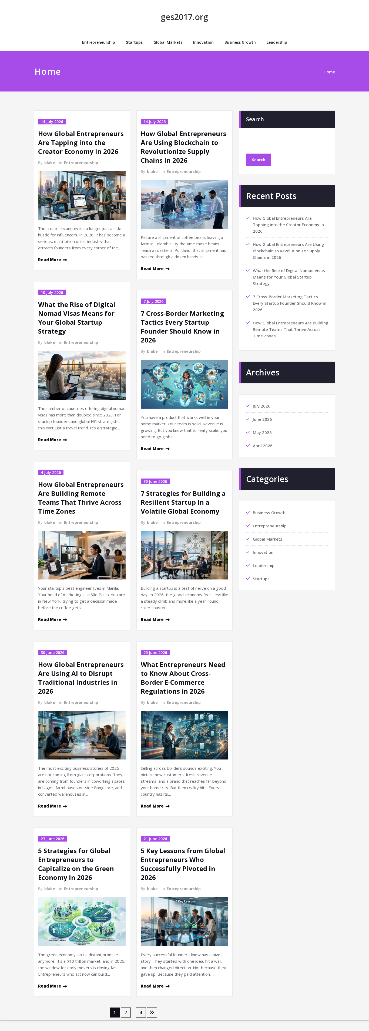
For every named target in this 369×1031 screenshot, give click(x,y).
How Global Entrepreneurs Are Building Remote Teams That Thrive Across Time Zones (81, 498)
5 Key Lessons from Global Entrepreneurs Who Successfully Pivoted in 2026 (183, 864)
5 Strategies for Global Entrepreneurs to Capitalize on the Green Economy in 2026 (76, 864)
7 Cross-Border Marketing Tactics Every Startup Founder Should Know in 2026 (182, 326)
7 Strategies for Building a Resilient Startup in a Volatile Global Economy (183, 502)
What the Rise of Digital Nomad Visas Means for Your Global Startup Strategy (76, 317)
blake (49, 162)
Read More (49, 259)
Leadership (277, 42)
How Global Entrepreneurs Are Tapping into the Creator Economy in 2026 (81, 142)
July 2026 (261, 406)
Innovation (203, 42)
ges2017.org (184, 16)
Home (329, 71)
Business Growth (240, 42)
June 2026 (262, 419)
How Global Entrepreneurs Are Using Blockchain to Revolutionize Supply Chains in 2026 (183, 147)
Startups (134, 42)
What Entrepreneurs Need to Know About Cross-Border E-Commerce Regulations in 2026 (183, 678)
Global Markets (167, 42)
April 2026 (263, 445)
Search (255, 119)
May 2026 (262, 432)
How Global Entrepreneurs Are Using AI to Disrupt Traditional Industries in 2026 (81, 678)
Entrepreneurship (98, 42)
